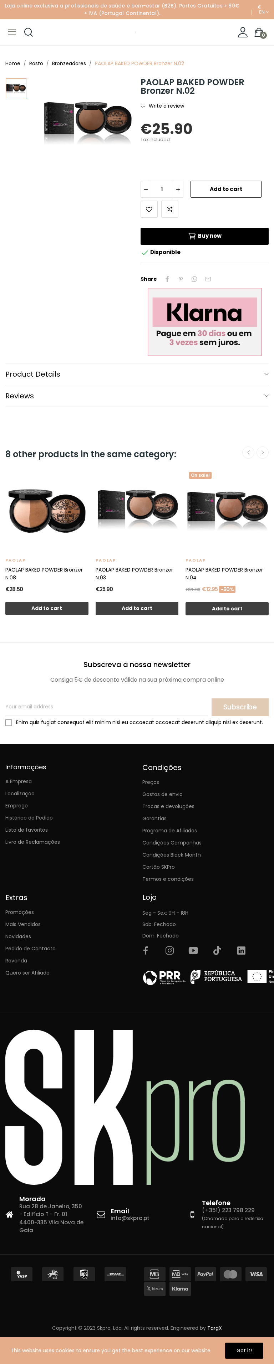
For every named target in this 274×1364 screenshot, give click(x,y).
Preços (150, 782)
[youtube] (193, 951)
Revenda (16, 960)
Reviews (19, 396)
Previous (248, 452)
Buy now (210, 235)
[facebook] (145, 951)
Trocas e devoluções (168, 806)
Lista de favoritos (26, 829)
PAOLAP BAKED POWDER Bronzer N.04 (224, 573)
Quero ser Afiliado (27, 972)
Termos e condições (168, 879)
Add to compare (169, 209)
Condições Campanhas (172, 842)
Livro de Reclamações (32, 842)
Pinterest (181, 279)
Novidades (18, 936)
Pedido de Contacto (30, 948)
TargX (214, 1328)
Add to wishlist (149, 209)
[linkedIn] (241, 951)
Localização (20, 793)
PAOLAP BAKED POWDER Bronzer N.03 (134, 573)
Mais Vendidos (23, 924)
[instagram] (169, 951)
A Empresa (18, 781)
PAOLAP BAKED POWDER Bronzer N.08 (44, 573)
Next (263, 452)
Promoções (19, 912)
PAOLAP (15, 560)
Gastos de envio (162, 794)
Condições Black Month (171, 854)
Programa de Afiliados (169, 830)
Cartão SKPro (158, 866)
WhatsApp (194, 279)
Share (167, 279)
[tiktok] (217, 951)
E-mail (208, 279)
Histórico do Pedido (29, 817)
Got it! (244, 1350)
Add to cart (226, 189)
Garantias (154, 818)
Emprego (16, 805)
